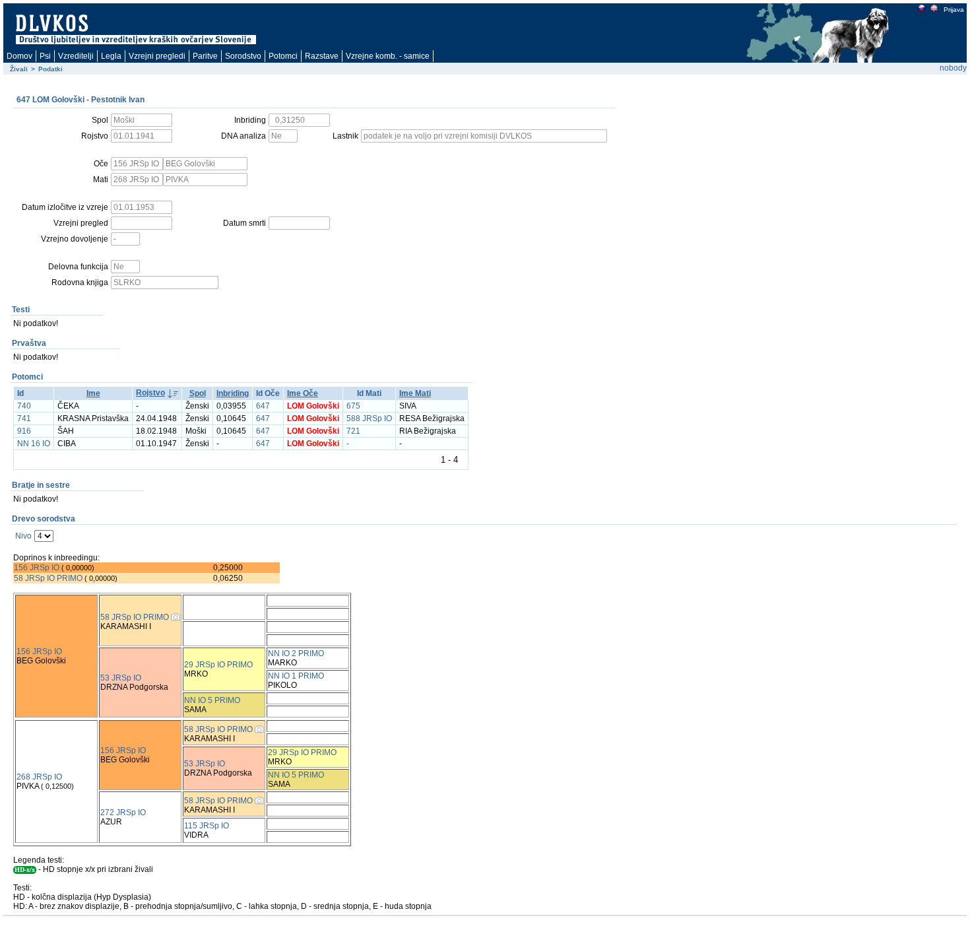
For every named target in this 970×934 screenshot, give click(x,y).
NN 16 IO (33, 443)
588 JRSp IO (369, 418)
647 (263, 406)
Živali (19, 69)
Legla (111, 56)
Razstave (322, 56)
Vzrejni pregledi (157, 56)
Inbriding (232, 393)
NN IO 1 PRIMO (296, 676)
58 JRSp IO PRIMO (48, 578)
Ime (93, 393)
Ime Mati (415, 393)
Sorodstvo (243, 56)
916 (24, 431)
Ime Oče (302, 393)
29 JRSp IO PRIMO (218, 664)
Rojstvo (150, 392)
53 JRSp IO (120, 678)
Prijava (954, 9)
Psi (45, 56)
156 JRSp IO (36, 567)
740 (24, 406)
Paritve (205, 56)
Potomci (283, 56)
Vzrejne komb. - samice (388, 56)
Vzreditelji (76, 56)
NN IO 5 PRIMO (212, 700)
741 (24, 418)
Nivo (23, 536)
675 (353, 406)
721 (353, 431)
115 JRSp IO (206, 825)
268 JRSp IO (39, 777)
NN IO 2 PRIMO (296, 653)
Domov (19, 56)
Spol (197, 393)
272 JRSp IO (123, 812)
